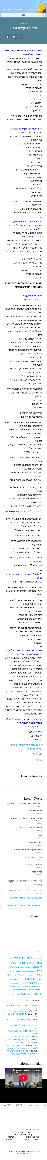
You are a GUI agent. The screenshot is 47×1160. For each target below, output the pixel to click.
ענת (35, 1036)
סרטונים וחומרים (32, 1137)
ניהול (22, 979)
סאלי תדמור (32, 1005)
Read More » (38, 806)
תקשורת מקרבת (31, 993)
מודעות (38, 974)
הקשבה (13, 962)
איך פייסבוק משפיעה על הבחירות (28, 850)
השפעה (38, 966)
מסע (22, 975)
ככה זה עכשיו (37, 872)
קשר (11, 983)
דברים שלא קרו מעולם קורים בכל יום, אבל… (23, 803)
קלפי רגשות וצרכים (24, 1134)
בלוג (10, 1130)
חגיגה (18, 967)
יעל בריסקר (32, 1031)
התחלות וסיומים (35, 811)
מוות (32, 975)
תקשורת (10, 987)
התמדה (31, 967)
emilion (29, 1153)
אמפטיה (17, 958)
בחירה (37, 963)
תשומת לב (16, 994)
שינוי (34, 986)
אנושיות (10, 958)
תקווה (15, 987)
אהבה (39, 958)
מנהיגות (28, 975)
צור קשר (8, 1139)
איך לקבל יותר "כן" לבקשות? (30, 828)
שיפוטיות (27, 986)
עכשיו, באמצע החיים (33, 857)
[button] (24, 15)
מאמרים (23, 23)
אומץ (34, 958)
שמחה (19, 986)
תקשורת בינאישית (19, 990)
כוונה (17, 971)
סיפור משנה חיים (35, 842)
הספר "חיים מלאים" (33, 1130)
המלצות (11, 1137)
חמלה (22, 971)
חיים (39, 971)
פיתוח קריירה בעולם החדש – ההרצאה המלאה (23, 905)
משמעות (38, 979)
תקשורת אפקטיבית (34, 990)
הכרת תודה (26, 962)
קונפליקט (16, 983)
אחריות (27, 957)
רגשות (39, 986)
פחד (10, 979)
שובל (40, 835)
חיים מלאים (31, 971)
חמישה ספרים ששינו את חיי (18, 1011)
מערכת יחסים (13, 974)
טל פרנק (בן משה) (29, 1025)
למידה (12, 971)
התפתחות (24, 967)
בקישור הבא (30, 726)
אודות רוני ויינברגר (31, 1139)
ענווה (14, 979)
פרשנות (40, 983)
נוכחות (29, 979)
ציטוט (34, 983)
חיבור (12, 967)
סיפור (18, 979)
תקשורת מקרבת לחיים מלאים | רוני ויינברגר (21, 9)
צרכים (28, 983)
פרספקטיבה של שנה (33, 864)
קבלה (22, 983)
